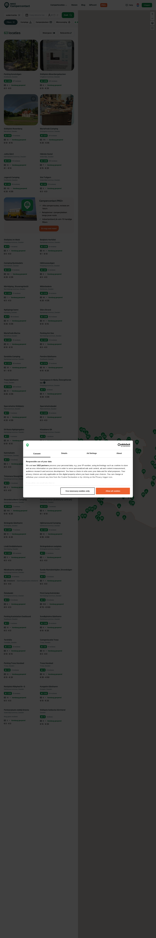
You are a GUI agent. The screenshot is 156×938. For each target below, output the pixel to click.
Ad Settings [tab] (92, 453)
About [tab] (119, 453)
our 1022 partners (41, 465)
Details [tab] (64, 453)
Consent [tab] (37, 454)
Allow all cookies (113, 491)
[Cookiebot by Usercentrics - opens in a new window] (119, 445)
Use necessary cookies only (78, 491)
